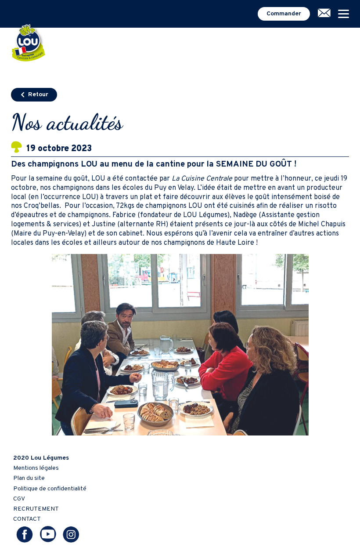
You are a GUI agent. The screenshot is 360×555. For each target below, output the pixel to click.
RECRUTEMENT (36, 509)
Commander (283, 14)
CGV (19, 499)
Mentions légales (36, 468)
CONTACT (27, 519)
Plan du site (29, 478)
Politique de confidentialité (49, 489)
